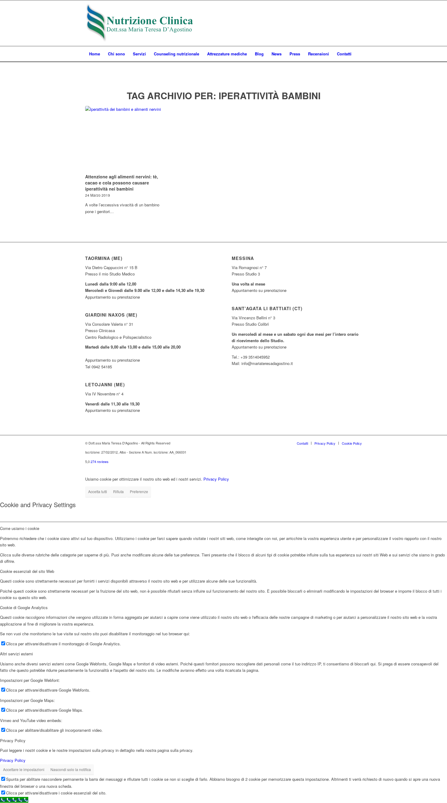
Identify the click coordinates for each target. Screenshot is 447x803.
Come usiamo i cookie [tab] (19, 528)
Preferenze (139, 491)
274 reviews (100, 461)
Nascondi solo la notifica (70, 769)
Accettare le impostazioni (23, 769)
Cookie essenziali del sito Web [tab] (27, 571)
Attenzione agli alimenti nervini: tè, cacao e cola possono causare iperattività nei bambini (121, 183)
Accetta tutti (97, 491)
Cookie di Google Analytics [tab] (24, 607)
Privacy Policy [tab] (13, 740)
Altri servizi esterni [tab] (16, 654)
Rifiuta (118, 491)
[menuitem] (94, 53)
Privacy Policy (216, 479)
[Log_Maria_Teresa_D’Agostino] (140, 23)
